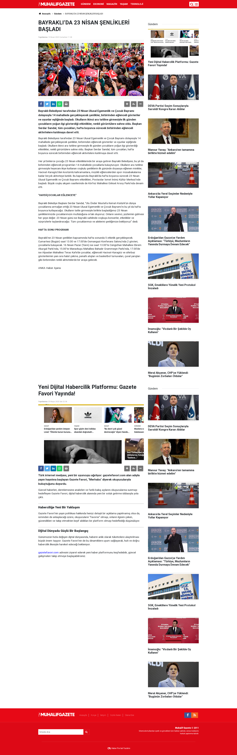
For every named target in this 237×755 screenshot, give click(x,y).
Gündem (86, 4)
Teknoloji (136, 4)
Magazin (112, 4)
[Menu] (196, 4)
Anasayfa (83, 715)
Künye (93, 715)
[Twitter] (47, 104)
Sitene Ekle (129, 715)
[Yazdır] (66, 104)
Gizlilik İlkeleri (115, 715)
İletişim (103, 715)
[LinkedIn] (53, 104)
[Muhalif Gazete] (56, 4)
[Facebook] (41, 104)
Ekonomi (98, 4)
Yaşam (124, 4)
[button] (127, 104)
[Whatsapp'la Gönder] (59, 104)
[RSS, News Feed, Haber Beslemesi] (194, 715)
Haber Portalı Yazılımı (121, 748)
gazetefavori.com (48, 552)
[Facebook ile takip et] (187, 715)
